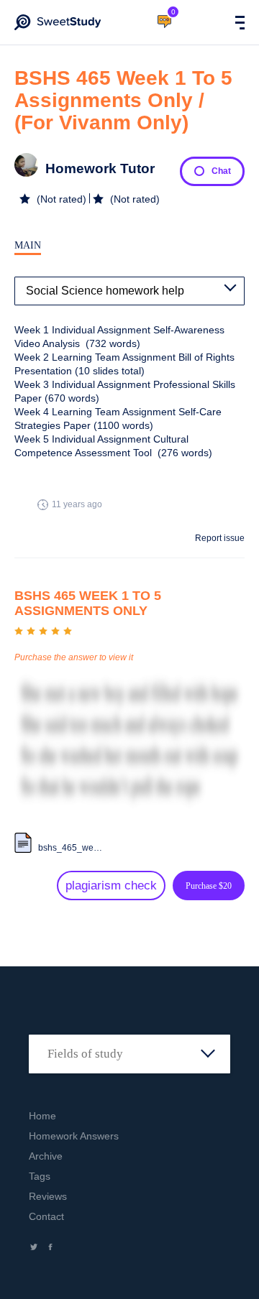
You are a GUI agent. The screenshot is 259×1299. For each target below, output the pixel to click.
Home (42, 1116)
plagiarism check (111, 885)
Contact (46, 1216)
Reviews (48, 1196)
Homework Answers (74, 1136)
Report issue (220, 538)
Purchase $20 (209, 886)
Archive (46, 1156)
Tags (39, 1176)
